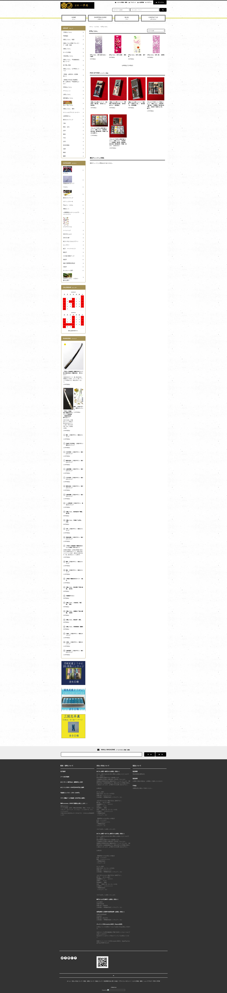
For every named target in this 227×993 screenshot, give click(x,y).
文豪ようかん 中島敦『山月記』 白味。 (74, 521)
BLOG (127, 18)
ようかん (97, 26)
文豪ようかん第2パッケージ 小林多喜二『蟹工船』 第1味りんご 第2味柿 (99, 103)
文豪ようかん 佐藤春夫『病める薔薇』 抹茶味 (74, 612)
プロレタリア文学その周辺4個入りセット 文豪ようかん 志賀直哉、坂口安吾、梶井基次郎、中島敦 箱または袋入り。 (99, 131)
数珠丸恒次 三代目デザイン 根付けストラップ (74, 487)
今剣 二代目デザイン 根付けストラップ (74, 529)
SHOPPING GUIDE (100, 18)
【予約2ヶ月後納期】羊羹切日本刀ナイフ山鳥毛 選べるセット (74, 546)
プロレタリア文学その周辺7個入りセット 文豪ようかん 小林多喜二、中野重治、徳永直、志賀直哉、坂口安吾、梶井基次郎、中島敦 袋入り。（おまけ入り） (117, 142)
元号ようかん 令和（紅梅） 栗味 (117, 55)
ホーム (91, 26)
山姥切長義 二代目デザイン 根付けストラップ (74, 469)
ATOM (158, 981)
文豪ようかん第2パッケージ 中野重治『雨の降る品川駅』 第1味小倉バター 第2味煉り (117, 103)
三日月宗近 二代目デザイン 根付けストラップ (74, 452)
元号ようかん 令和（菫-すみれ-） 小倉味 (99, 55)
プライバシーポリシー (125, 981)
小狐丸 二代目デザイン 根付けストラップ (74, 634)
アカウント (133, 2)
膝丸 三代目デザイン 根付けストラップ (74, 571)
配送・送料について (89, 981)
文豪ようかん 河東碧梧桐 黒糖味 (74, 626)
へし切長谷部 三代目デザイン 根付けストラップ (74, 504)
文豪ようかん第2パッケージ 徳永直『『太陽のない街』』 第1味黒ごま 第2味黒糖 (136, 103)
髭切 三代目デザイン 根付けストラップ (74, 562)
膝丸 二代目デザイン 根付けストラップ (74, 435)
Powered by (104, 990)
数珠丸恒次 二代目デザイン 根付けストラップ (74, 461)
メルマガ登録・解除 (122, 2)
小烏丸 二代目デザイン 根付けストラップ (74, 643)
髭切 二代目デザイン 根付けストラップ (78, 408)
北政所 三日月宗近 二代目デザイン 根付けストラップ (74, 444)
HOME (74, 18)
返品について (98, 981)
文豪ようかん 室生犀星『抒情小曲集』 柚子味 (74, 588)
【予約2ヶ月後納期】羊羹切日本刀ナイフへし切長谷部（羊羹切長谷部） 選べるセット (68, 414)
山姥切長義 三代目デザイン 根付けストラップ (74, 495)
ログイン (149, 2)
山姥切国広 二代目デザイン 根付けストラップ (74, 651)
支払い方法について (77, 981)
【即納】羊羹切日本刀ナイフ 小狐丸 (74, 579)
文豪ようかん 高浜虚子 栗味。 (74, 619)
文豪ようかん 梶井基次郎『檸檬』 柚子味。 (74, 512)
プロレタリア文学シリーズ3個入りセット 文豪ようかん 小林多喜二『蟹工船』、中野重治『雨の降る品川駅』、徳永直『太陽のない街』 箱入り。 (155, 105)
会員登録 (141, 2)
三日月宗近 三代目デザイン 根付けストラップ (74, 478)
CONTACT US (153, 18)
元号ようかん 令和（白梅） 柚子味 (136, 55)
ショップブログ (148, 981)
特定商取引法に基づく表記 (111, 981)
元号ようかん (104, 26)
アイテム (161, 2)
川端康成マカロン (70, 595)
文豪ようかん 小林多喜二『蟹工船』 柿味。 (74, 603)
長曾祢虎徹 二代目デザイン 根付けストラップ (74, 538)
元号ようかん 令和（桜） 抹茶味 (155, 55)
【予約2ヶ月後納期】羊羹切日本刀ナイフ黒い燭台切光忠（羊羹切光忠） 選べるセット (73, 373)
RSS (154, 981)
